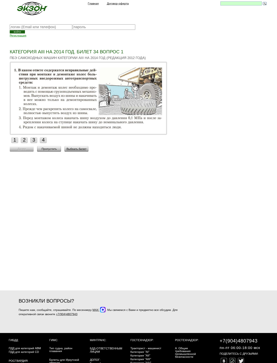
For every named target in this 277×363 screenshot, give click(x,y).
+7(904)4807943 (66, 314)
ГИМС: (53, 340)
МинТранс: (98, 340)
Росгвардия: (18, 360)
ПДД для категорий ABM (25, 348)
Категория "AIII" (140, 359)
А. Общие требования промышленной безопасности (185, 352)
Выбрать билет (76, 148)
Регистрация (18, 35)
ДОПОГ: (95, 359)
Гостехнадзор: (142, 340)
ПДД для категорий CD (24, 351)
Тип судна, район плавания (60, 350)
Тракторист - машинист (145, 348)
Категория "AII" (140, 355)
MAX (95, 309)
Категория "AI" (139, 351)
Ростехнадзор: (187, 340)
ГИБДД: (14, 340)
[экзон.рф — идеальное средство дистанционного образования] (32, 8)
